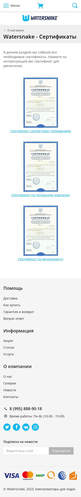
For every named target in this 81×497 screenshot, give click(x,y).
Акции (8, 340)
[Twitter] (7, 427)
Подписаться (61, 451)
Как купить (11, 305)
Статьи (8, 347)
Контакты (10, 397)
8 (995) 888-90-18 (25, 408)
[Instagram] (35, 427)
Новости (9, 390)
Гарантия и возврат (18, 312)
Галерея (9, 383)
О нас (7, 376)
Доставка (10, 298)
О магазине (15, 30)
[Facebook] (16, 427)
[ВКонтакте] (25, 427)
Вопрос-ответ (13, 318)
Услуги (8, 354)
